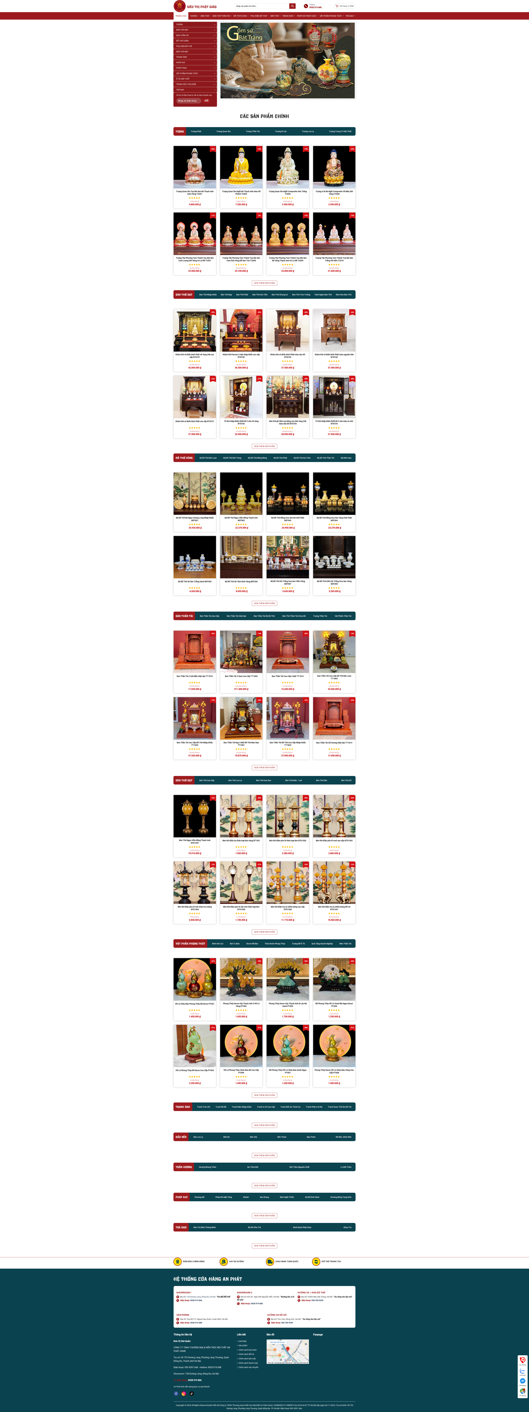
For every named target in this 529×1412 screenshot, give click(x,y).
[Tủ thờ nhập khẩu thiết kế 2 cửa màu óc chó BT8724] (334, 397)
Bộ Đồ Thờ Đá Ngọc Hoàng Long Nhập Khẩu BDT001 (195, 519)
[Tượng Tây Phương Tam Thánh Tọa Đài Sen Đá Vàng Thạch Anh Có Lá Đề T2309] (288, 234)
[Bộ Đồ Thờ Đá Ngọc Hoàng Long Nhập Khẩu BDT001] (195, 494)
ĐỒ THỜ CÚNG (240, 16)
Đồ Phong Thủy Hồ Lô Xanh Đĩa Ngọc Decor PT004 (334, 1004)
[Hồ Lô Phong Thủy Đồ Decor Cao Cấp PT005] (195, 1046)
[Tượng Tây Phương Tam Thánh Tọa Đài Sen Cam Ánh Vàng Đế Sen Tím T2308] (241, 234)
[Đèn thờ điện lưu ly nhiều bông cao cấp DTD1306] (288, 883)
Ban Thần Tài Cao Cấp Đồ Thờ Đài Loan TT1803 (334, 677)
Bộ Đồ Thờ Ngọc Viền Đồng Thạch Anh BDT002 (241, 519)
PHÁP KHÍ (180, 62)
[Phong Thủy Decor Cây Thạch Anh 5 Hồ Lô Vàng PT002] (241, 979)
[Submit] (292, 6)
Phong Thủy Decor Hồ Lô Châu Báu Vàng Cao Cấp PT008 (334, 1071)
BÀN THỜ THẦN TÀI (221, 16)
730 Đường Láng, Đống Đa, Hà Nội (200, 1297)
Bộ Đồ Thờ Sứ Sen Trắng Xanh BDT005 (194, 581)
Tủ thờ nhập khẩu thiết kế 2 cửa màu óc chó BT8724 (334, 422)
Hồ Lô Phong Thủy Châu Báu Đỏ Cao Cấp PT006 (241, 1071)
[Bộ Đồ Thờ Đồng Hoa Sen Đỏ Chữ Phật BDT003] (288, 494)
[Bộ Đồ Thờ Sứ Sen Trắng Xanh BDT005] (195, 557)
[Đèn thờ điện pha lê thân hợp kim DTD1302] (288, 816)
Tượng (193, 16)
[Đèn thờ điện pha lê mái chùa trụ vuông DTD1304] (195, 883)
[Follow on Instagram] (184, 1393)
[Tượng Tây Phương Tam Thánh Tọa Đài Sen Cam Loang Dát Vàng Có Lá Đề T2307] (195, 234)
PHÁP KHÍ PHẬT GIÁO (306, 16)
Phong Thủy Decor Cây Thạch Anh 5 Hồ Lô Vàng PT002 (241, 1004)
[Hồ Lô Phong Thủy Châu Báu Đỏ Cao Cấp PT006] (241, 1046)
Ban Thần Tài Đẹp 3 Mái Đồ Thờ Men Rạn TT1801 (241, 743)
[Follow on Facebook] (176, 1393)
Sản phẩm (243, 1345)
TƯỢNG (179, 24)
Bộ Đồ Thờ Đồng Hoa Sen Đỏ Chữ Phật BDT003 (287, 519)
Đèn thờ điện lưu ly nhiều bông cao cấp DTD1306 (288, 908)
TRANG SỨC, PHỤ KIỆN (186, 84)
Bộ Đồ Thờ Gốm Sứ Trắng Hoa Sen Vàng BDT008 (334, 582)
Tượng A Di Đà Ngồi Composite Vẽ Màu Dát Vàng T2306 (334, 192)
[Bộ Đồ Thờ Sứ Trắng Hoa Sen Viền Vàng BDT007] (288, 557)
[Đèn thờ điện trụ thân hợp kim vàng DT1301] (241, 816)
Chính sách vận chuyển (248, 1367)
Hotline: (315, 6)
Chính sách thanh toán (248, 1363)
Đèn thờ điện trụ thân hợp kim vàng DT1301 (241, 840)
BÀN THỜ (205, 16)
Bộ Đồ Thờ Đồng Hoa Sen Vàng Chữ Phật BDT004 (334, 519)
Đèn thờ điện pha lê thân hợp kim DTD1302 (287, 840)
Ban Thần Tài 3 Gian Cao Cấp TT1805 (241, 676)
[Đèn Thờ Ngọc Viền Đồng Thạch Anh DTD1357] (195, 816)
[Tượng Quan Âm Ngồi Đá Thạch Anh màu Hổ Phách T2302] (241, 167)
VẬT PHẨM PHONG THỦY (331, 16)
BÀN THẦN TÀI (182, 35)
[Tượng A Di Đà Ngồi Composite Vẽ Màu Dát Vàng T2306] (334, 167)
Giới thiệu (243, 1341)
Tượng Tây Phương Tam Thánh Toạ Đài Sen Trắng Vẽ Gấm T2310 (334, 259)
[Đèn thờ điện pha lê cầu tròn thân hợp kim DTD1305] (241, 883)
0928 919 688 (257, 1303)
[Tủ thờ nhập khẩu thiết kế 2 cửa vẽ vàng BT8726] (241, 397)
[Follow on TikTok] (191, 1393)
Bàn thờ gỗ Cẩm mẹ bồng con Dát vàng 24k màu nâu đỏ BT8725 (287, 422)
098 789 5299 (317, 1300)
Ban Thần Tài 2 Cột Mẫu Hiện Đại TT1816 (195, 676)
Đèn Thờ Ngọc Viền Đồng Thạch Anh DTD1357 (194, 841)
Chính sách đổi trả (246, 1354)
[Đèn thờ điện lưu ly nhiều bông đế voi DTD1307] (334, 883)
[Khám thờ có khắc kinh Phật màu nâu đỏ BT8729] (288, 330)
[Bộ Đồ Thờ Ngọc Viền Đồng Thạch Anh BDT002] (241, 494)
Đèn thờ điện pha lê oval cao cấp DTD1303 (334, 840)
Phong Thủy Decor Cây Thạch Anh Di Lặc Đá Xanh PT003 (288, 1004)
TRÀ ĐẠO (350, 16)
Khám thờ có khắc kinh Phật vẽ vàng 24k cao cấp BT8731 (195, 355)
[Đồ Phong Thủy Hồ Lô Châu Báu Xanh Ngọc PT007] (288, 1046)
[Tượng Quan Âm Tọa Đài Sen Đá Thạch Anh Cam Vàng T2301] (195, 167)
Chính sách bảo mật (247, 1358)
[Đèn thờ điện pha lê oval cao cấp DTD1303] (334, 816)
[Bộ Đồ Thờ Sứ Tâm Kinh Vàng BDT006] (241, 557)
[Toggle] (215, 24)
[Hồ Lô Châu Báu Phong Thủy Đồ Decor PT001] (195, 979)
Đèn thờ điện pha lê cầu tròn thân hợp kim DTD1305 (241, 908)
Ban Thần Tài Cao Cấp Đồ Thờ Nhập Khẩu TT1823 (195, 743)
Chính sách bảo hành (248, 1350)
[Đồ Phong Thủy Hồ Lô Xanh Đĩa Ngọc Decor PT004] (334, 979)
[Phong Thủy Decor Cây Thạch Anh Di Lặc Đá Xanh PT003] (288, 979)
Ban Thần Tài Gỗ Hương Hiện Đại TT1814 (334, 743)
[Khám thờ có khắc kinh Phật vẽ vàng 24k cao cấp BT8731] (195, 330)
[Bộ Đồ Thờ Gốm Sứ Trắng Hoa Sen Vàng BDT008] (334, 557)
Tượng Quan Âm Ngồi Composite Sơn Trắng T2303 (288, 192)
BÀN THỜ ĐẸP (182, 30)
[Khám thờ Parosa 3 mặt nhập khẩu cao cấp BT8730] (241, 330)
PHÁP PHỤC (181, 68)
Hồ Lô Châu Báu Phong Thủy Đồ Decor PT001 (194, 1004)
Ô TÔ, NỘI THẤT (183, 79)
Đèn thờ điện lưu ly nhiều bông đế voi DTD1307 (334, 908)
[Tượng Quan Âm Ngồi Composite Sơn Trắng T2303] (288, 167)
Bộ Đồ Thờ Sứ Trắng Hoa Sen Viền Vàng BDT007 (288, 582)
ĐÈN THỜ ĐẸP (182, 52)
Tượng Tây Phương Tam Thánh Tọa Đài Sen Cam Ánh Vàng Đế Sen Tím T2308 (241, 259)
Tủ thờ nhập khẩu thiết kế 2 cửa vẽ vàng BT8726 (241, 422)
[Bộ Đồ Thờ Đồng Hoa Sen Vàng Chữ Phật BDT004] (334, 494)
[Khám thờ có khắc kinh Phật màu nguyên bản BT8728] (334, 330)
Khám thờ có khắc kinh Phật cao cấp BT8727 (195, 421)
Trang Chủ (180, 16)
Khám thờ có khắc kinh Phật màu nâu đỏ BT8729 (287, 355)
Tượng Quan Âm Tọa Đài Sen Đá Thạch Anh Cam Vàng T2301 (195, 192)
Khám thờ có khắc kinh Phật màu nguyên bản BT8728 (334, 355)
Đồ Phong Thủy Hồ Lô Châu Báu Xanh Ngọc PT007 (288, 1071)
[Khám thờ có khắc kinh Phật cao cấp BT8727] (195, 397)
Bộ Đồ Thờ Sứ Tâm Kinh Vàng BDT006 (241, 581)
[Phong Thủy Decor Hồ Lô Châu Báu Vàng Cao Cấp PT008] (334, 1046)
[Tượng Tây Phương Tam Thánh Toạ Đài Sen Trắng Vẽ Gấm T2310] (334, 234)
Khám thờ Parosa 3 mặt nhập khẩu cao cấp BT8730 (241, 355)
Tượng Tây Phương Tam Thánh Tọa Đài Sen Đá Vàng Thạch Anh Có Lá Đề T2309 (288, 259)
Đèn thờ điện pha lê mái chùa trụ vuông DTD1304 (195, 908)
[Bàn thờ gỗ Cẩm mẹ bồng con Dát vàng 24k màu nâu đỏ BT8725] (288, 397)
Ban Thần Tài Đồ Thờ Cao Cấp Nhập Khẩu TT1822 (288, 743)
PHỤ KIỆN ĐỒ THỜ (258, 16)
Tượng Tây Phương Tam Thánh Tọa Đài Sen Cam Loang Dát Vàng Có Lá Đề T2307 (195, 259)
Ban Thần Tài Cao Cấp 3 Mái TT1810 (288, 676)
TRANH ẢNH (287, 16)
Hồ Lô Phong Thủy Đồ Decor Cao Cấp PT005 (195, 1070)
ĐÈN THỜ (275, 16)
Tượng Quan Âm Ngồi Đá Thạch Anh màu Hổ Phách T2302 (241, 192)
